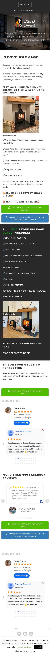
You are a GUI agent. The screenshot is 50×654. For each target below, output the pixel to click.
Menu (26, 4)
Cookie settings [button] (24, 647)
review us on (20, 422)
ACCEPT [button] (38, 647)
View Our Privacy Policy (25, 651)
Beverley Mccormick (23, 431)
